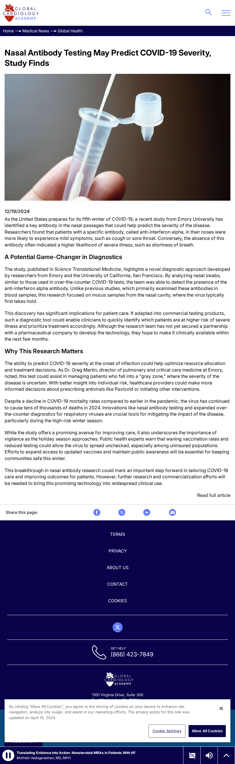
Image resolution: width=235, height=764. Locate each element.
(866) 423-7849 (132, 654)
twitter (121, 512)
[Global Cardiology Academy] (21, 13)
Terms (117, 534)
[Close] (221, 708)
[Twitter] (118, 627)
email (172, 512)
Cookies (117, 600)
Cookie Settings (166, 731)
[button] (8, 755)
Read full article (213, 495)
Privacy (118, 551)
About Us (118, 567)
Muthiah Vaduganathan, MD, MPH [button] (44, 758)
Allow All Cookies (207, 731)
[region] (117, 720)
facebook (97, 512)
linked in (146, 512)
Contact (117, 584)
